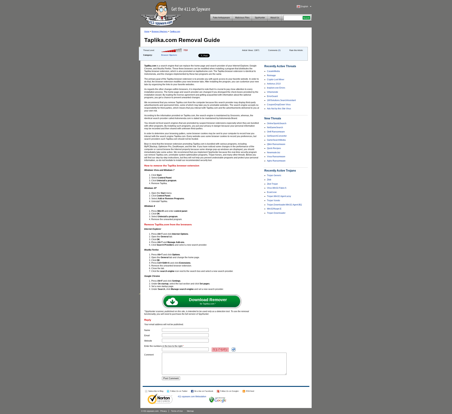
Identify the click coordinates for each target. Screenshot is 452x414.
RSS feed (250, 391)
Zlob (269, 179)
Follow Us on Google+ (229, 391)
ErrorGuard (272, 96)
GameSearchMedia (276, 140)
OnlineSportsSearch (276, 123)
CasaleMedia (273, 71)
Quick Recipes (274, 148)
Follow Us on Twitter (179, 391)
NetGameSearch (275, 127)
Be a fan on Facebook (203, 391)
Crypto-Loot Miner (275, 79)
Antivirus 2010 (274, 84)
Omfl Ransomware (276, 131)
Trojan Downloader (276, 213)
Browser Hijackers (160, 31)
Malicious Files (242, 17)
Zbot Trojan (272, 184)
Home (146, 31)
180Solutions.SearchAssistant (281, 100)
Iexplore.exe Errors (276, 88)
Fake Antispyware (221, 17)
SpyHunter (260, 17)
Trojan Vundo (273, 200)
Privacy (163, 411)
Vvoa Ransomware (276, 156)
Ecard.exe (272, 192)
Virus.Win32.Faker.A (276, 188)
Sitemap (190, 411)
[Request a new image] (234, 349)
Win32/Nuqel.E (274, 209)
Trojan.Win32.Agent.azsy (279, 196)
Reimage (271, 75)
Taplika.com (175, 31)
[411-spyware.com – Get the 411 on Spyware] (160, 13)
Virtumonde (272, 92)
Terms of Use (177, 411)
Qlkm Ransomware (276, 144)
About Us (274, 17)
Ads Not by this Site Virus (279, 108)
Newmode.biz (273, 152)
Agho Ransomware (276, 161)
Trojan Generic (274, 175)
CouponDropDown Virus (279, 104)
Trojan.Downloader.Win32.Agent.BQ (284, 204)
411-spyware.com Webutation (192, 396)
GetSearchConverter (277, 136)
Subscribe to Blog (155, 391)
